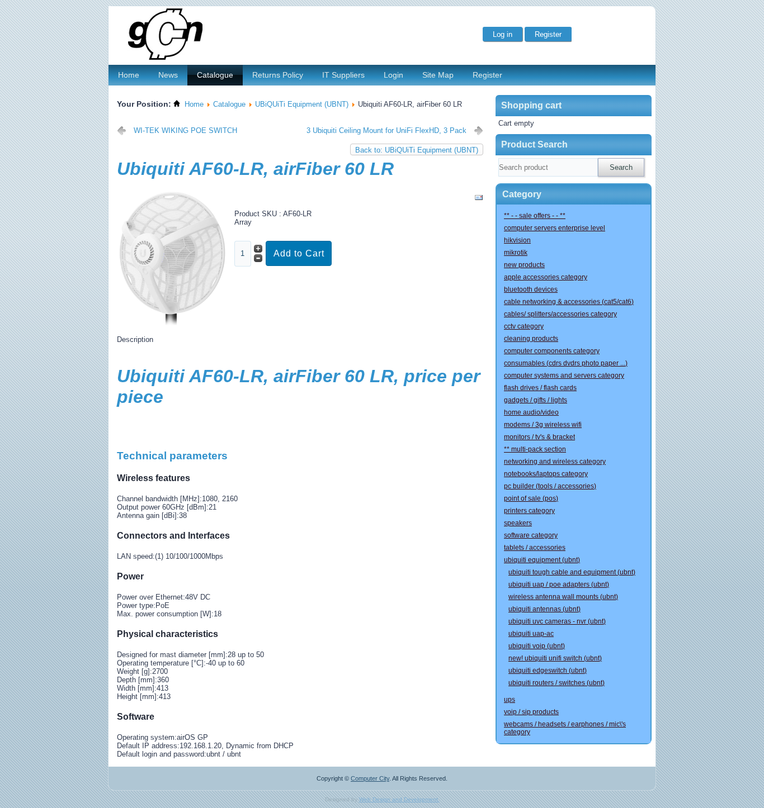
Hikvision (517, 240)
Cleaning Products (531, 339)
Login (393, 74)
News (168, 74)
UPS (509, 700)
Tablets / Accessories (534, 548)
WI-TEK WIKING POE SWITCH (185, 130)
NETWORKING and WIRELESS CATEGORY (555, 461)
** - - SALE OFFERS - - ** (534, 216)
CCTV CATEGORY (524, 326)
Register (487, 74)
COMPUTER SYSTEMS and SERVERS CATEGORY (564, 375)
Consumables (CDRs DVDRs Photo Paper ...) (566, 363)
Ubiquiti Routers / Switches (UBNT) (556, 683)
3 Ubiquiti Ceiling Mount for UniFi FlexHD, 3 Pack (386, 130)
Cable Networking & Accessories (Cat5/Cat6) (569, 302)
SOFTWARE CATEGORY (531, 535)
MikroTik (515, 252)
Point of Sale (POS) (531, 498)
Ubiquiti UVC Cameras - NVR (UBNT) (557, 621)
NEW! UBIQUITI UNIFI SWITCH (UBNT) (555, 658)
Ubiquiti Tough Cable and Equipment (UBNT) (571, 572)
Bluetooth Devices (531, 289)
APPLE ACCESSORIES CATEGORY (545, 277)
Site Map (438, 74)
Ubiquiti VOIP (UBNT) (536, 646)
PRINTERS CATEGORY (529, 511)
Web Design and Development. (399, 799)
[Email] (478, 200)
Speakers (518, 523)
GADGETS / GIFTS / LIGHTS (535, 400)
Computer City (370, 778)
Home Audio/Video (531, 412)
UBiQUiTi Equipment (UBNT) (301, 104)
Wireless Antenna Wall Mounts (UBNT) (563, 597)
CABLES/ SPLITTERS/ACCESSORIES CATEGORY (560, 314)
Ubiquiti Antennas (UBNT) (544, 609)
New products (524, 265)
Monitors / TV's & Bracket (539, 437)
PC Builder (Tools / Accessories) (550, 486)
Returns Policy (277, 74)
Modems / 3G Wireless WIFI (543, 425)
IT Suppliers (343, 74)
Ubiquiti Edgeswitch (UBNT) (547, 670)
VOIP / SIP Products (531, 712)
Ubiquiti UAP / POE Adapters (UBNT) (558, 584)
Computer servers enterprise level (554, 228)
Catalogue (215, 74)
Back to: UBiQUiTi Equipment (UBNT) (416, 150)
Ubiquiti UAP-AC (531, 634)
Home (128, 74)
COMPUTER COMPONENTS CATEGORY (552, 351)
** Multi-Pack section (535, 449)
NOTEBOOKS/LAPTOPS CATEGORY (546, 474)
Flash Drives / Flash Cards (540, 388)
